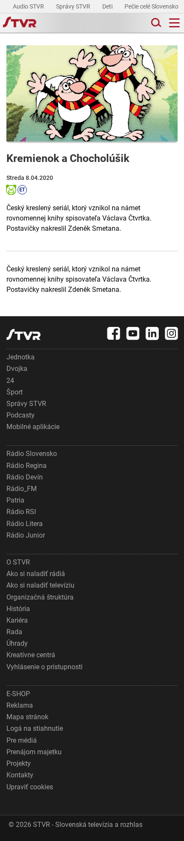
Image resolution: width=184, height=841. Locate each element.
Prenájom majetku (34, 752)
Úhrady (17, 643)
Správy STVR (74, 6)
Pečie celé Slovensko (152, 6)
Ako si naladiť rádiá (35, 574)
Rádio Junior (25, 535)
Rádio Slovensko (31, 454)
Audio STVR (29, 6)
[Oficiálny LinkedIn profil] (152, 333)
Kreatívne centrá (30, 655)
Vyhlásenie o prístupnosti (44, 667)
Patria (15, 500)
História (18, 609)
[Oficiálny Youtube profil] (133, 333)
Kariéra (17, 620)
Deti (108, 6)
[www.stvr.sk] (23, 334)
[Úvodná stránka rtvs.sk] (19, 23)
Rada (14, 632)
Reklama (19, 705)
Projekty (18, 763)
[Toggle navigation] (174, 22)
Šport (14, 392)
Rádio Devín (24, 477)
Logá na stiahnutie (34, 728)
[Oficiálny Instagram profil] (171, 333)
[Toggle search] (155, 22)
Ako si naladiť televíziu (40, 585)
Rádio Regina (26, 466)
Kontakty (19, 775)
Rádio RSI (21, 512)
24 (10, 380)
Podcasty (20, 415)
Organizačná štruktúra (40, 597)
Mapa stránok (27, 717)
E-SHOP (18, 694)
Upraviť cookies (29, 787)
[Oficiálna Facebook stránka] (113, 333)
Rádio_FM (21, 489)
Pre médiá (21, 740)
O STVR (18, 562)
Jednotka (20, 357)
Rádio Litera (24, 524)
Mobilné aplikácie (32, 427)
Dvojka (16, 369)
